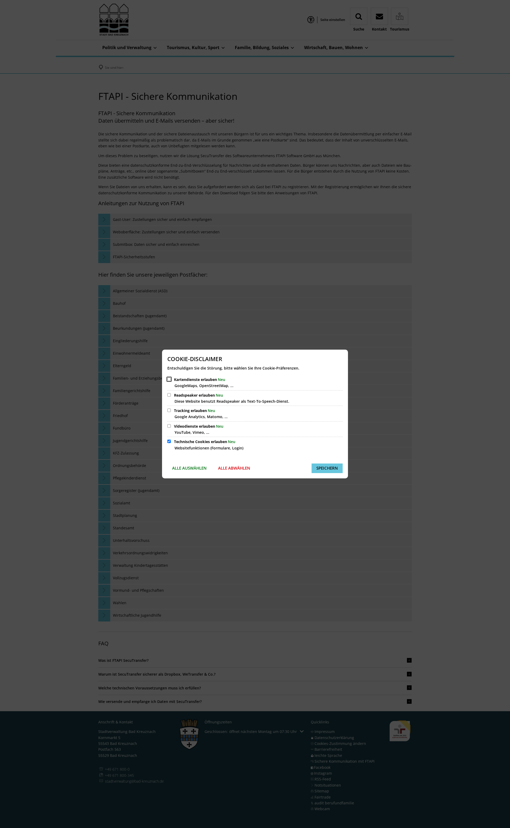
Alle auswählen (189, 468)
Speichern (327, 468)
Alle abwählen (234, 468)
